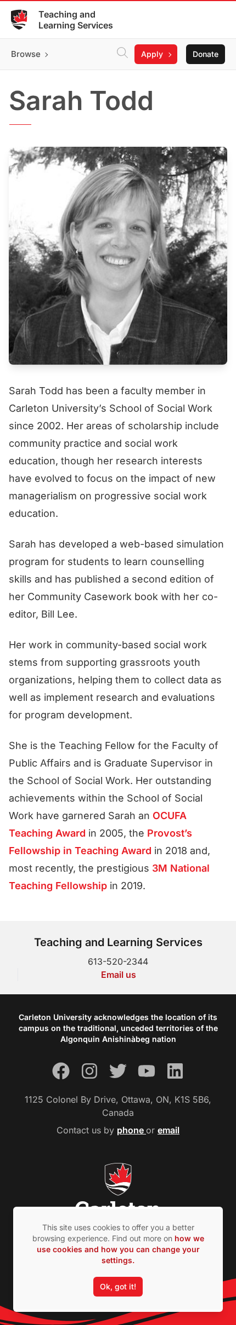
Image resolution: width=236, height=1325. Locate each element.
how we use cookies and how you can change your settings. (120, 1249)
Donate (205, 54)
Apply (152, 54)
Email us (118, 974)
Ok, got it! (118, 1286)
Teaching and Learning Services (75, 20)
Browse (26, 54)
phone (131, 1130)
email (168, 1130)
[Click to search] (122, 54)
